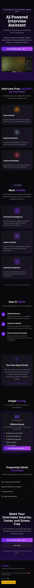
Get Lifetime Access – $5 (16, 49)
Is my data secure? (7, 491)
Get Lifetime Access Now (16, 448)
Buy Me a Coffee (9, 582)
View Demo (17, 545)
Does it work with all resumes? (10, 482)
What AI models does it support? (11, 487)
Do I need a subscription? (9, 496)
